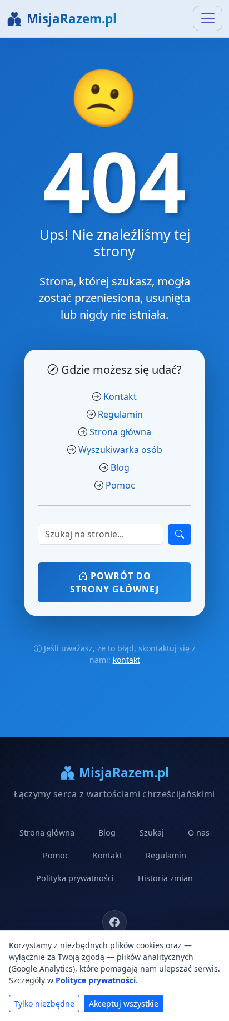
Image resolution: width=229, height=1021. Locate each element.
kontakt (126, 660)
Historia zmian (165, 878)
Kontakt (120, 396)
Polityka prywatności (75, 878)
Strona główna (120, 432)
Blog (120, 467)
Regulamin (120, 414)
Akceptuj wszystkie (123, 1003)
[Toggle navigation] (207, 18)
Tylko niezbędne (44, 1003)
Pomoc (120, 485)
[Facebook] (114, 922)
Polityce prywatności (96, 980)
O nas (199, 832)
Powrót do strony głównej (114, 582)
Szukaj (152, 832)
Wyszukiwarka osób (120, 450)
